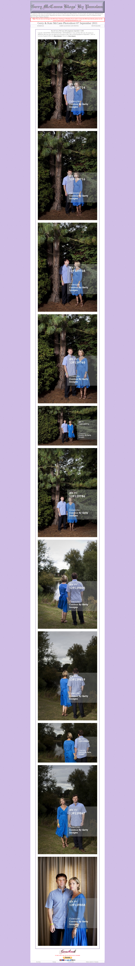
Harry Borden (57, 36)
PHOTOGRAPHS (96, 26)
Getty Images (71, 36)
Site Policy (38, 961)
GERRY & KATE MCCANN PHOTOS (69, 26)
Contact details (71, 961)
